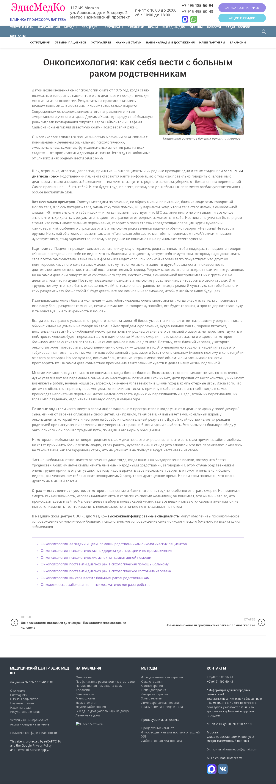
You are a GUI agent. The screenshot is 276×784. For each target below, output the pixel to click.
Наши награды (20, 707)
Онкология (84, 677)
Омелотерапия (152, 681)
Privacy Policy (42, 745)
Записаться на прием (242, 8)
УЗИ (144, 736)
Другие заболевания (91, 707)
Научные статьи (22, 703)
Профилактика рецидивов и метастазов (105, 681)
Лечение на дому (88, 715)
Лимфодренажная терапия (160, 703)
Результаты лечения (25, 712)
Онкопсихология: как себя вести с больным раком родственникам (95, 578)
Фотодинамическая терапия (162, 677)
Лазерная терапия (154, 694)
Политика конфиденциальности (33, 733)
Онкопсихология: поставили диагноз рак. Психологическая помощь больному (105, 564)
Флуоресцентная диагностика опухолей (170, 732)
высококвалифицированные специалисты (144, 516)
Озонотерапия (152, 686)
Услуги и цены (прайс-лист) (30, 720)
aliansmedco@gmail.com (239, 749)
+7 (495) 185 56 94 (220, 677)
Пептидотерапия (153, 690)
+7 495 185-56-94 (197, 5)
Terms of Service (28, 750)
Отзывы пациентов (24, 699)
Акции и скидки (242, 18)
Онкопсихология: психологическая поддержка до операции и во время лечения (106, 550)
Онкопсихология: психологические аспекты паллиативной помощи (96, 557)
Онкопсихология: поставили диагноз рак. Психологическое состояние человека (106, 571)
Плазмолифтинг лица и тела (162, 707)
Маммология (85, 698)
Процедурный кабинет (157, 728)
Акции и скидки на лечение (29, 724)
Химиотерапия (152, 698)
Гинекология (85, 694)
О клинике (17, 690)
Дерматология (86, 703)
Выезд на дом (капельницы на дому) (102, 711)
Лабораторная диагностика (161, 741)
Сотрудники (18, 695)
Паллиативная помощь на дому (99, 686)
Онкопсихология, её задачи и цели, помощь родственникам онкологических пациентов (114, 544)
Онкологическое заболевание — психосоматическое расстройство (96, 584)
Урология (83, 690)
